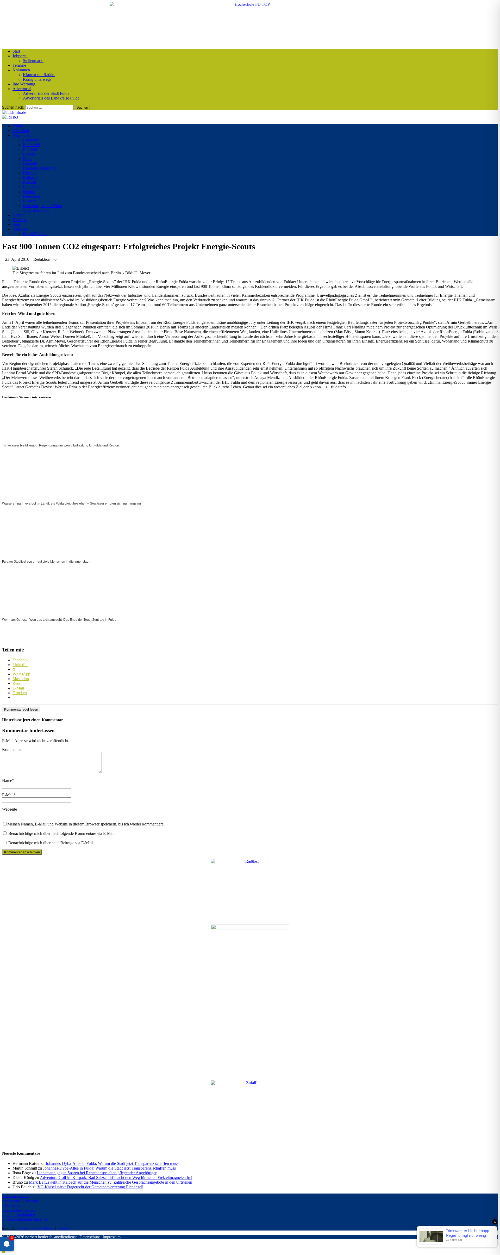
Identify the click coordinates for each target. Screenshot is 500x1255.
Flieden (29, 154)
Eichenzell (31, 144)
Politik (17, 126)
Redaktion (41, 259)
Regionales (21, 135)
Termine (19, 65)
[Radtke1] (250, 861)
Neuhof (29, 191)
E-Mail (8, 795)
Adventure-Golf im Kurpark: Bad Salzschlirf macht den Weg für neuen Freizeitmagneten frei (116, 1177)
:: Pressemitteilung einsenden (25, 1219)
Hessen (18, 215)
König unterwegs (37, 79)
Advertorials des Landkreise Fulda (51, 98)
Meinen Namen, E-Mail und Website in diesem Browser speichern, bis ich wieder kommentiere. (86, 824)
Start (16, 51)
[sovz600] (250, 928)
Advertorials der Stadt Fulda (46, 93)
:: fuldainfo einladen (18, 1214)
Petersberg (31, 196)
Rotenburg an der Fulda (42, 205)
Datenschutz (89, 1237)
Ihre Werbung (23, 84)
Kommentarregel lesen (21, 709)
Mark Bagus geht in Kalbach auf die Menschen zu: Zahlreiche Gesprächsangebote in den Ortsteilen (110, 1182)
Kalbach (30, 177)
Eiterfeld (30, 149)
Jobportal (20, 56)
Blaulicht (19, 220)
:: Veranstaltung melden (19, 1210)
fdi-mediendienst (63, 1237)
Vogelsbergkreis (36, 210)
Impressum (112, 1237)
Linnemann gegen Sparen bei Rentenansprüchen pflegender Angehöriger (97, 1173)
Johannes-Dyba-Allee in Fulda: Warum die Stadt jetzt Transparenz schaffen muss (112, 1163)
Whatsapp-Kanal (29, 1228)
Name (7, 780)
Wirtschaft (20, 130)
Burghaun (31, 140)
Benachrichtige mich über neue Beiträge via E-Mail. (51, 843)
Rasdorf (29, 201)
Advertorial (21, 88)
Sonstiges (20, 229)
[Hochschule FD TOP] (250, 4)
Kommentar (12, 749)
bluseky (48, 1228)
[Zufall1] (250, 1082)
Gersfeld (30, 163)
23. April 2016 (17, 259)
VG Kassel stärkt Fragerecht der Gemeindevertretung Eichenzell (90, 1187)
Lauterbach (32, 187)
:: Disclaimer (11, 1205)
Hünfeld (29, 173)
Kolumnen (21, 70)
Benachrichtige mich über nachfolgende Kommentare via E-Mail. (62, 833)
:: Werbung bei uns (15, 1196)
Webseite (9, 809)
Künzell (29, 182)
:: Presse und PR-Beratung (20, 1201)
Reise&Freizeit (35, 234)
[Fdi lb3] (10, 117)
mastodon (64, 1228)
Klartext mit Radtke (39, 74)
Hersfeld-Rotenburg (39, 168)
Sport (16, 224)
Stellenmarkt (33, 60)
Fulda (27, 159)
